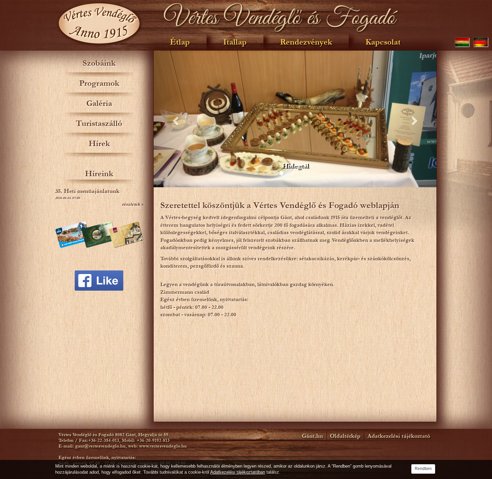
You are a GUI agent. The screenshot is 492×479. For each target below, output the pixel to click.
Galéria (99, 103)
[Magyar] (462, 42)
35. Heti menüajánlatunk (87, 191)
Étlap (180, 42)
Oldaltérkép (345, 436)
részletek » (132, 204)
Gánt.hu (312, 436)
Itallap (235, 42)
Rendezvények (306, 42)
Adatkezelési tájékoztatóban (237, 472)
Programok (99, 83)
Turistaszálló (99, 123)
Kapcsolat (383, 42)
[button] (175, 119)
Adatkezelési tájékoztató (398, 436)
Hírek (99, 143)
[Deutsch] (481, 42)
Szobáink (99, 63)
